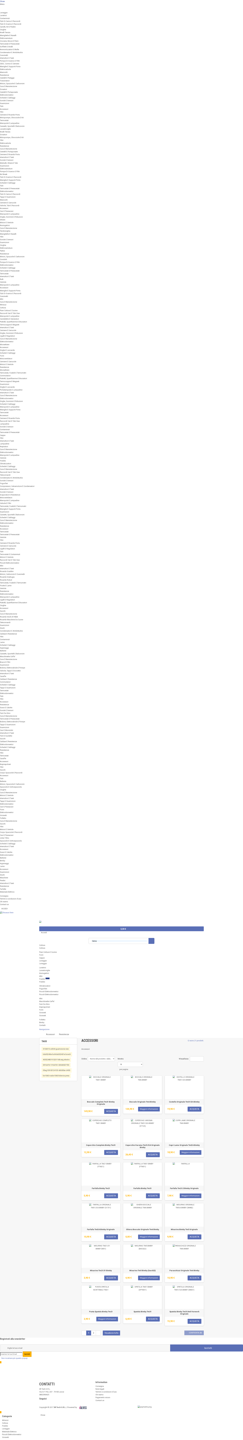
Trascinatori (5, 81)
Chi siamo (4, 902)
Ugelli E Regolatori (7, 336)
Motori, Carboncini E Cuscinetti (12, 574)
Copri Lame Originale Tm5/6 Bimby (184, 1145)
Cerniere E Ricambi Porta (10, 115)
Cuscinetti (4, 55)
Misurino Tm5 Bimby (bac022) (142, 1270)
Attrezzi (3, 305)
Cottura (3, 308)
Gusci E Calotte (6, 707)
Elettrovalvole (5, 69)
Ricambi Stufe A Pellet (9, 617)
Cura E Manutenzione (8, 86)
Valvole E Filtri (5, 503)
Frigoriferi (4, 483)
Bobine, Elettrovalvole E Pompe (12, 668)
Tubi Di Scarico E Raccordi (10, 24)
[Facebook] (40, 1403)
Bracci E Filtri (5, 662)
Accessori (4, 109)
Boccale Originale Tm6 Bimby (142, 1102)
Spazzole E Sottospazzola (11, 787)
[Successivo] (98, 1333)
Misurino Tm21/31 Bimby (101, 1270)
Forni (2, 356)
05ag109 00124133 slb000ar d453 (56, 1070)
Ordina (84, 1059)
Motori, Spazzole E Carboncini (12, 83)
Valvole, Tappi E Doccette (10, 671)
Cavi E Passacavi (6, 211)
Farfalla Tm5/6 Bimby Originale (101, 1229)
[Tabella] (201, 1058)
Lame (2, 642)
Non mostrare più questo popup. (14, 1358)
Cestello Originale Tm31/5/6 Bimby (184, 1102)
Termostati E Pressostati (10, 44)
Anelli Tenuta (5, 32)
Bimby (2, 861)
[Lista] (196, 1058)
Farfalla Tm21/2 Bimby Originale (184, 1188)
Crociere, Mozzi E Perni (9, 41)
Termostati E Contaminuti (10, 554)
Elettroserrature (6, 38)
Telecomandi (5, 475)
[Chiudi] (0, 1362)
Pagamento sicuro (102, 1397)
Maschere (4, 878)
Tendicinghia (5, 231)
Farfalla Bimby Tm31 (142, 1188)
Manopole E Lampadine (9, 123)
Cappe (2, 435)
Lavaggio (4, 13)
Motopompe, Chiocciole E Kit (12, 118)
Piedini (2, 880)
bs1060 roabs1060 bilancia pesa (56, 1076)
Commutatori (5, 376)
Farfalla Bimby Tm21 (101, 1188)
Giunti (2, 628)
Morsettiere (4, 344)
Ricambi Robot (6, 580)
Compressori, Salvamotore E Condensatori (17, 486)
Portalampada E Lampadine (11, 390)
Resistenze (4, 75)
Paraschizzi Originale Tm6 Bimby (184, 1270)
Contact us (4, 904)
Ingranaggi (4, 648)
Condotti (3, 259)
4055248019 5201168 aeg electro (56, 1060)
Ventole (3, 282)
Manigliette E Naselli (8, 35)
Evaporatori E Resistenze (10, 495)
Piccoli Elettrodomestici (9, 563)
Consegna (4, 896)
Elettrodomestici (6, 95)
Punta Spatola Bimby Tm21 (101, 1312)
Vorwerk (3, 815)
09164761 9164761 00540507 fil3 (56, 1065)
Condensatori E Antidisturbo (11, 52)
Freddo (3, 461)
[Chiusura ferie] (82, 915)
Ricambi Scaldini (7, 571)
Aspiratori (4, 446)
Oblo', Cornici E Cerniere (9, 64)
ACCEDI (4, 909)
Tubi (1, 106)
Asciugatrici (5, 225)
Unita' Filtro (4, 838)
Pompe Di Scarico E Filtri (10, 61)
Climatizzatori (5, 464)
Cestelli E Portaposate (9, 92)
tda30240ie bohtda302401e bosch (57, 1054)
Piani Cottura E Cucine (8, 310)
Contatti (42, 1025)
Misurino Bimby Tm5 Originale (184, 1229)
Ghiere (2, 220)
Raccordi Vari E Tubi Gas (10, 313)
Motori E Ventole (6, 222)
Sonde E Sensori (6, 100)
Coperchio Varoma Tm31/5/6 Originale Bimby (142, 1146)
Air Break (3, 174)
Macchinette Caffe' (7, 656)
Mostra (120, 1059)
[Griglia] (192, 1058)
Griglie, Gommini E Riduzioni (11, 217)
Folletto (3, 818)
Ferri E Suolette (6, 736)
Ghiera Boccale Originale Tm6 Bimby (142, 1229)
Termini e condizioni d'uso (10, 899)
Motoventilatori (6, 359)
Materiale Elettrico (7, 892)
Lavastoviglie (5, 129)
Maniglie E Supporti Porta (10, 66)
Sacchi (2, 611)
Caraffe (3, 676)
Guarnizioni (4, 103)
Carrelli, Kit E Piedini (8, 27)
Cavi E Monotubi (6, 730)
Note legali (99, 1389)
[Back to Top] (0, 1412)
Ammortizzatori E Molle (9, 49)
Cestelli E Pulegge (7, 78)
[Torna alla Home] (40, 1034)
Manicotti (4, 72)
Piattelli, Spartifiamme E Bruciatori (13, 322)
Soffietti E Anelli (6, 47)
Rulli (1, 279)
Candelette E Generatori (9, 319)
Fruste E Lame (5, 585)
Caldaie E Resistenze (8, 634)
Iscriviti (208, 1348)
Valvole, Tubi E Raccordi (9, 205)
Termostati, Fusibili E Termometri (13, 373)
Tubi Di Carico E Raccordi (10, 21)
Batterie (3, 651)
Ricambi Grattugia (7, 577)
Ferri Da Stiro (5, 713)
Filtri (1, 112)
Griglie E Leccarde (7, 350)
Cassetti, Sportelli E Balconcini (12, 126)
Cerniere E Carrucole (8, 203)
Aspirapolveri (5, 764)
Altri (1, 299)
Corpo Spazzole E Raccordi (11, 773)
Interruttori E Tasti (7, 58)
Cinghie (3, 30)
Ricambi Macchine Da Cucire (11, 620)
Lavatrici (3, 15)
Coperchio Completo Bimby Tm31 (101, 1145)
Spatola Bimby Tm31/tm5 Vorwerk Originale (184, 1313)
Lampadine (4, 424)
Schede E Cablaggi (7, 98)
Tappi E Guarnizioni (7, 197)
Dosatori (3, 89)
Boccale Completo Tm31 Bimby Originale (101, 1103)
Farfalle (3, 889)
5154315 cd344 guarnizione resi (56, 1049)
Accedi (44, 932)
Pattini (2, 251)
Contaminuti (5, 18)
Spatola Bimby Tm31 (142, 1312)
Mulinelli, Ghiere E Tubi (9, 163)
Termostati (4, 120)
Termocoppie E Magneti (9, 325)
